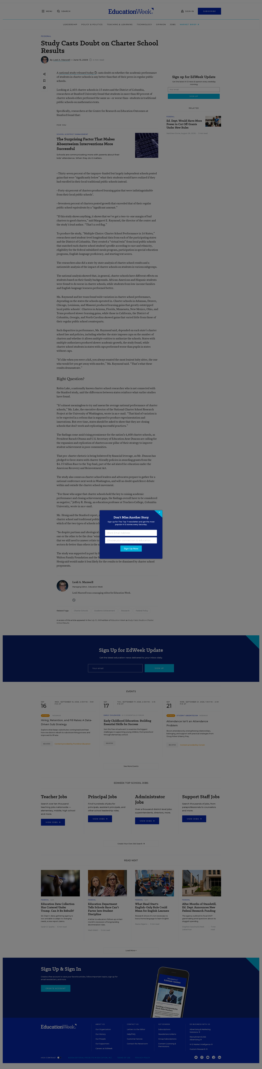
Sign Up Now (131, 548)
